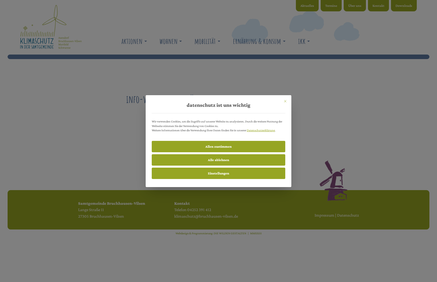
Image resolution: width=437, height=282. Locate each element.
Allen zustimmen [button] (218, 146)
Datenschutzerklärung (261, 130)
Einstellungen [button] (218, 173)
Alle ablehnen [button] (218, 160)
